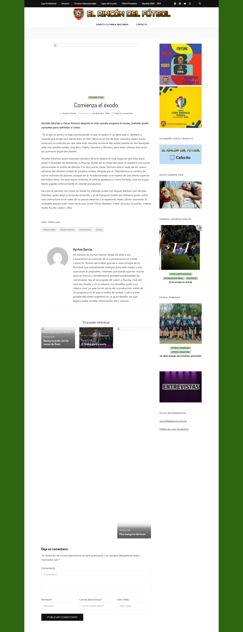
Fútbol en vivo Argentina (173, 429)
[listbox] (180, 256)
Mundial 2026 (148, 3)
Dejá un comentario (124, 113)
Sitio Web (123, 599)
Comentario (48, 568)
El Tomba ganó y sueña (93, 344)
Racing (99, 230)
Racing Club (96, 97)
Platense (192, 278)
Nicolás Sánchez (67, 230)
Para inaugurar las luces (132, 534)
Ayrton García (69, 113)
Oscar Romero (85, 230)
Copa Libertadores (180, 274)
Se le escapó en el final (180, 282)
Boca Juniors (49, 332)
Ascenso (65, 3)
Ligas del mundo (109, 3)
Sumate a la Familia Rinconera (112, 24)
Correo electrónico (90, 599)
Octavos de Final (174, 278)
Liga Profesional (48, 3)
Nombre (46, 599)
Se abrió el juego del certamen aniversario (180, 355)
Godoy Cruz (87, 335)
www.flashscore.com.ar (173, 421)
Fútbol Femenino (129, 3)
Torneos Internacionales (85, 3)
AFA (159, 3)
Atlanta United (49, 230)
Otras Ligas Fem (180, 352)
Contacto (141, 24)
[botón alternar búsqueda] (200, 4)
